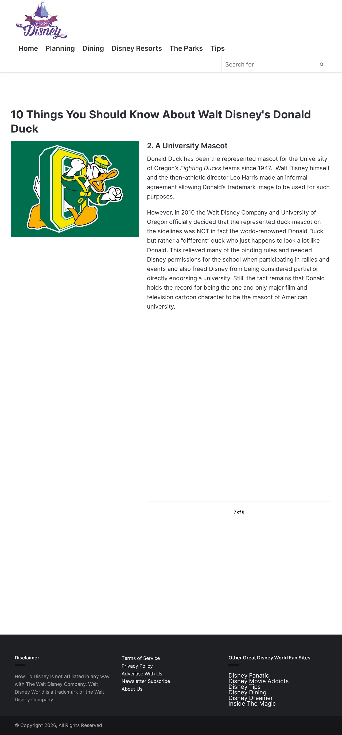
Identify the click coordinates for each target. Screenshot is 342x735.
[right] (257, 512)
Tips (217, 48)
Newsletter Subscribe (146, 681)
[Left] (221, 512)
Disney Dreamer (250, 697)
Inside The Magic (252, 703)
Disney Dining (247, 692)
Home (28, 48)
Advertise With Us (142, 673)
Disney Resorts (136, 48)
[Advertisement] (187, 446)
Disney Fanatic (248, 675)
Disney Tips (244, 686)
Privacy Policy (137, 666)
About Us (132, 689)
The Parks (186, 48)
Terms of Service (141, 658)
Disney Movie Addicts (258, 681)
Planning (60, 48)
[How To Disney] (42, 20)
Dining (93, 48)
